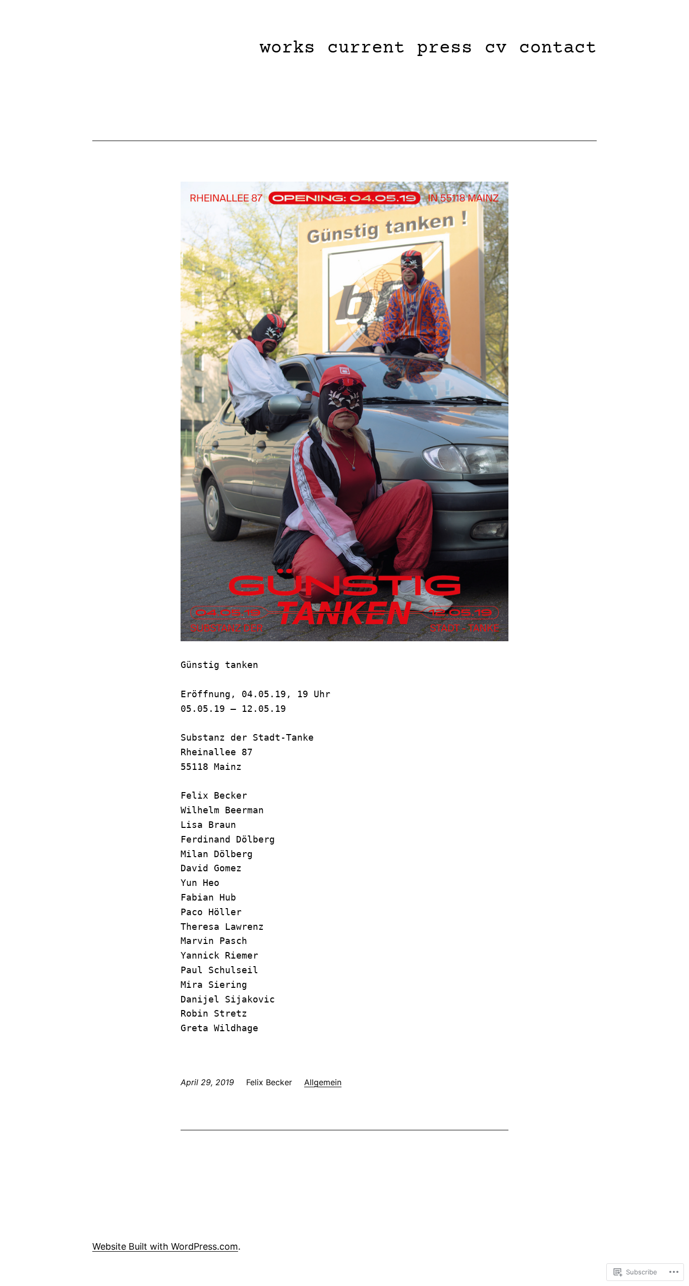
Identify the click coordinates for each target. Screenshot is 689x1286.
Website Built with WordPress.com (165, 1246)
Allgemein (322, 1082)
